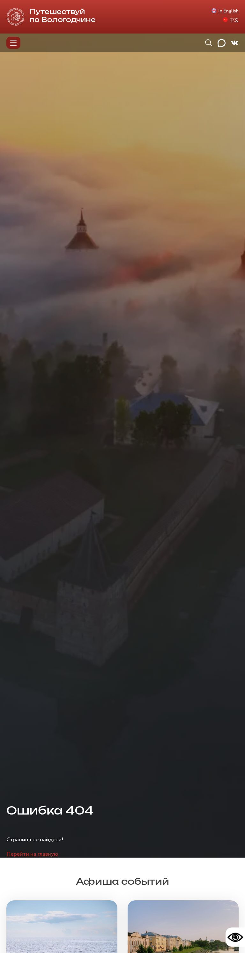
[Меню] (13, 43)
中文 (234, 20)
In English (228, 11)
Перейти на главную (32, 854)
